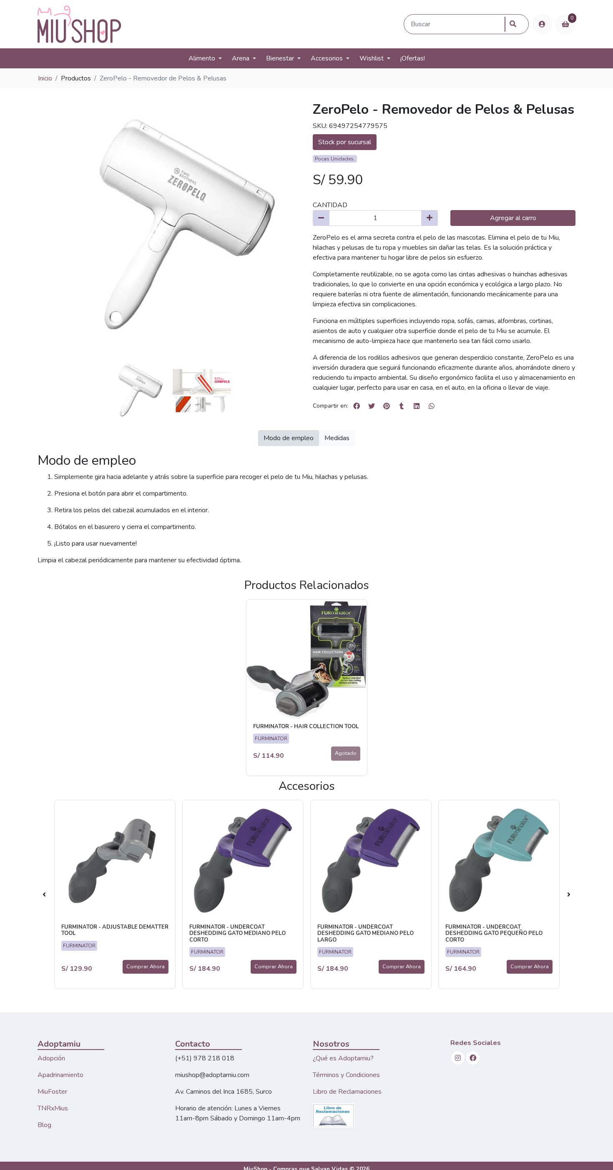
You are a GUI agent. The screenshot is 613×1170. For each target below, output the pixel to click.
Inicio (45, 78)
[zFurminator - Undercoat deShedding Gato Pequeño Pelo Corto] (499, 860)
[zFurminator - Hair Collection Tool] (306, 660)
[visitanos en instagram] (458, 1058)
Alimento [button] (201, 58)
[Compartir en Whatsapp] (431, 406)
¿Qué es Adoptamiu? (343, 1058)
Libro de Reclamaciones (347, 1091)
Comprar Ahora (145, 966)
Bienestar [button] (280, 58)
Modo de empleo (289, 438)
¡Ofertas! (412, 58)
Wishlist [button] (371, 58)
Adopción (51, 1058)
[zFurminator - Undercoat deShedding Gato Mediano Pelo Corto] (243, 860)
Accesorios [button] (327, 58)
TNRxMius (53, 1108)
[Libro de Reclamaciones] (333, 1115)
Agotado (346, 753)
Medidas (336, 438)
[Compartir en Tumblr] (401, 406)
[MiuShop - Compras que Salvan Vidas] (219, 24)
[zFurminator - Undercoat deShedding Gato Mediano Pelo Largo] (371, 860)
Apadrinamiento (60, 1075)
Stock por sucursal (344, 142)
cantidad (330, 205)
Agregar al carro (513, 218)
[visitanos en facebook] (473, 1058)
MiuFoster (52, 1091)
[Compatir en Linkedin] (416, 406)
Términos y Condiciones (346, 1075)
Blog (44, 1125)
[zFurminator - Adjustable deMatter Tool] (115, 860)
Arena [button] (240, 58)
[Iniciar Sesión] (542, 24)
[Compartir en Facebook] (356, 406)
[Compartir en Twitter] (371, 406)
